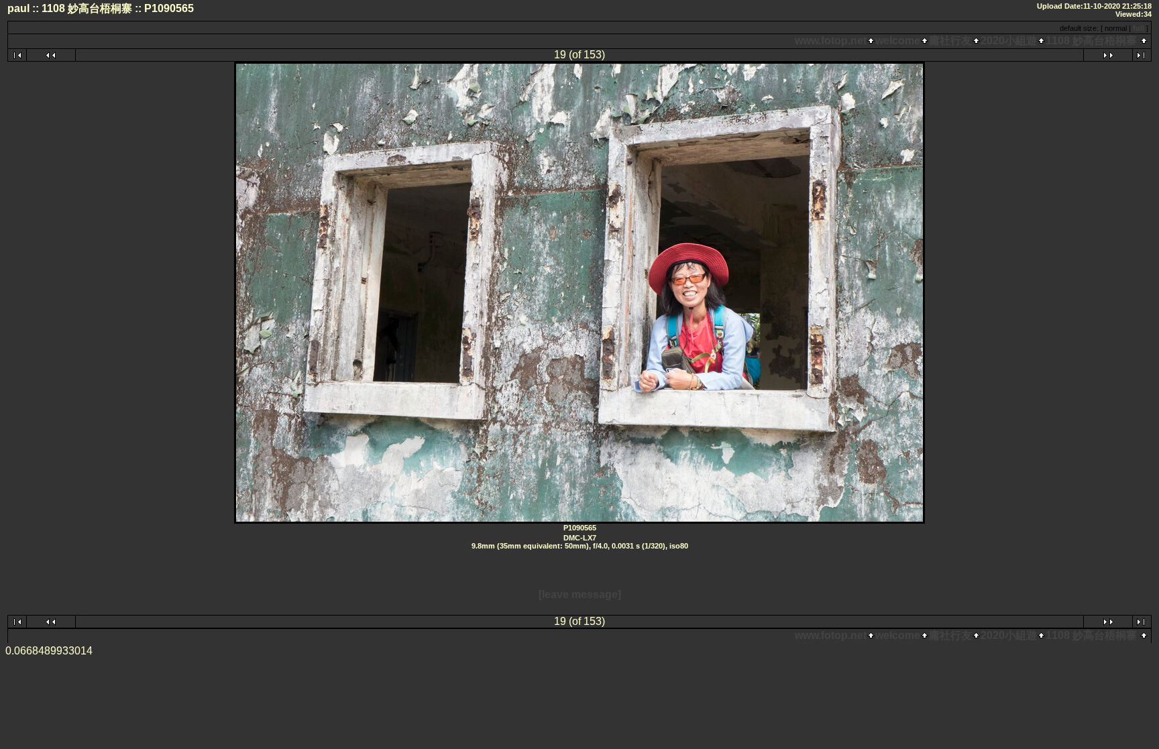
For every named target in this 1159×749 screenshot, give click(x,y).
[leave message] (580, 594)
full (1138, 28)
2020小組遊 (1009, 40)
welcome (897, 40)
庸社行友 (950, 40)
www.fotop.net (831, 40)
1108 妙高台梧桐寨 (1091, 40)
